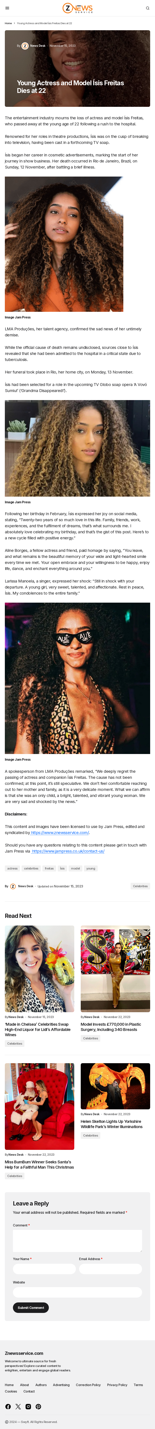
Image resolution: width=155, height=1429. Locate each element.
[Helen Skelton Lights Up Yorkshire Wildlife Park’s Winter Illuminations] (115, 1086)
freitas (49, 868)
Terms (138, 1385)
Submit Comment (31, 1308)
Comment (21, 1225)
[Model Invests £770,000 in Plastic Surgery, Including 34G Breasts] (115, 969)
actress (12, 868)
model (75, 868)
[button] (7, 8)
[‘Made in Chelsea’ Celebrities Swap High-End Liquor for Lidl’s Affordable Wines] (39, 969)
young (90, 868)
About (24, 1385)
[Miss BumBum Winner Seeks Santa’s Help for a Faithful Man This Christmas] (39, 1106)
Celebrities (140, 886)
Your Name (22, 1259)
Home (8, 23)
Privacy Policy (117, 1385)
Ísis (62, 868)
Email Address (91, 1259)
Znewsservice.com (24, 1353)
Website (19, 1282)
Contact (29, 1391)
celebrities (31, 868)
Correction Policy (88, 1385)
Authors (41, 1385)
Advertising (61, 1385)
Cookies (11, 1391)
